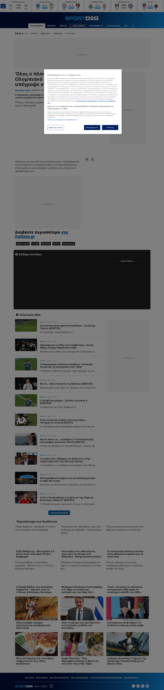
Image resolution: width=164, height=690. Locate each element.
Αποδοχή (110, 127)
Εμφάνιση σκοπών (56, 127)
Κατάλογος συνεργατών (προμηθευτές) (62, 120)
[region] (83, 101)
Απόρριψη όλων (92, 127)
